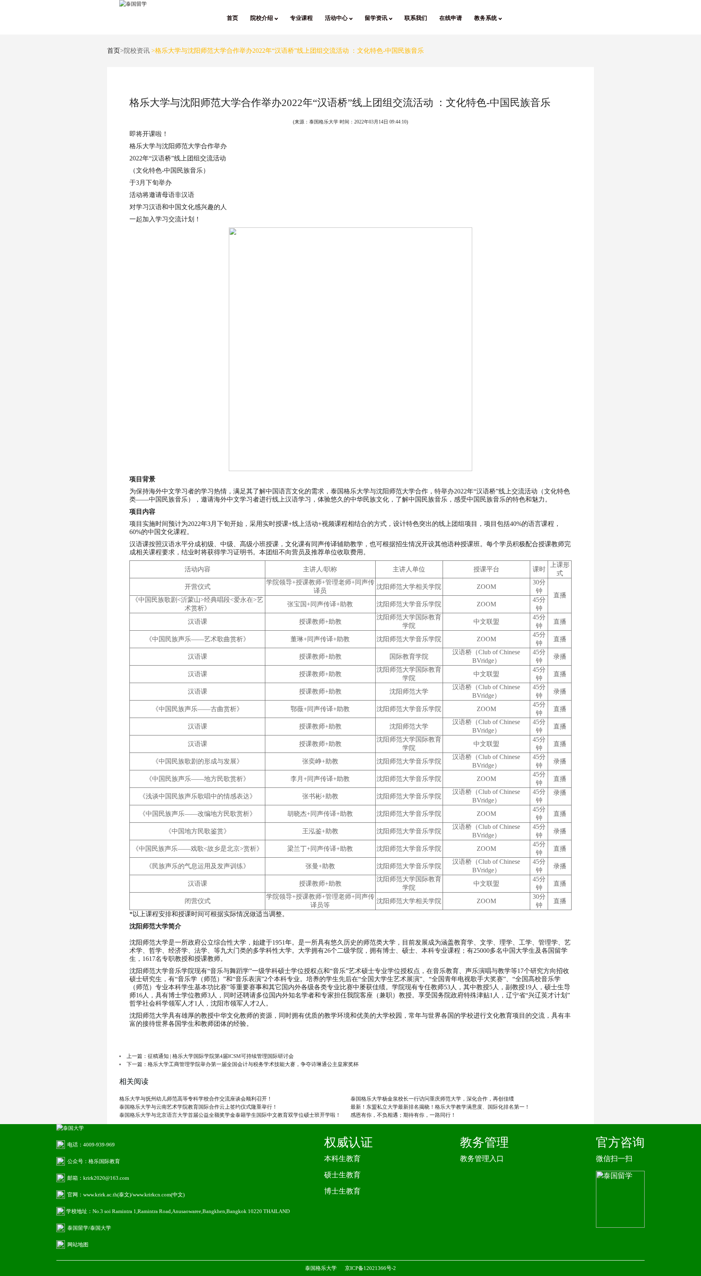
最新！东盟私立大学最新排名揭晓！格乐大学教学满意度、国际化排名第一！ (440, 1107)
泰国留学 (77, 1228)
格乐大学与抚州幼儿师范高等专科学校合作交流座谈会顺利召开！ (195, 1099)
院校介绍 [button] (262, 18)
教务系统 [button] (486, 18)
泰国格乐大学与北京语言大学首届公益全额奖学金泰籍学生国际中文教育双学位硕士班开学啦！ (230, 1115)
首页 (232, 18)
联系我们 (415, 18)
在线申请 (450, 18)
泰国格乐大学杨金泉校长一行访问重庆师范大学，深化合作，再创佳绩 (432, 1099)
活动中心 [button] (337, 18)
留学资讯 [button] (377, 18)
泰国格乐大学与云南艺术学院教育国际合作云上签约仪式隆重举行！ (198, 1107)
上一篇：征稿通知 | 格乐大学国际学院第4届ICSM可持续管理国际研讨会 (210, 1056)
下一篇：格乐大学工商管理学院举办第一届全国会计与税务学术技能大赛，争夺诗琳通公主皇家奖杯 (243, 1064)
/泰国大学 (99, 1228)
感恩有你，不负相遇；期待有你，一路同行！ (403, 1115)
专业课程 (301, 18)
